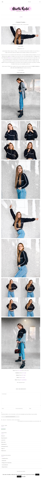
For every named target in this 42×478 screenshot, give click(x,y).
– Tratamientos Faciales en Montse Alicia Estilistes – (28, 421)
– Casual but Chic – (4, 458)
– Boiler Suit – (4, 460)
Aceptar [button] (37, 474)
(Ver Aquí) (20, 370)
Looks (21, 16)
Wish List (3, 450)
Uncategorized (4, 446)
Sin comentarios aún (20, 382)
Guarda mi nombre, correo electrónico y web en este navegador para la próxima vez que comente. (19, 414)
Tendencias (3, 444)
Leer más (23, 476)
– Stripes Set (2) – (4, 466)
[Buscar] (40, 2)
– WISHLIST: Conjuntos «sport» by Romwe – (11, 419)
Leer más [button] (19, 476)
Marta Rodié (26, 24)
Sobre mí (3, 442)
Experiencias (3, 437)
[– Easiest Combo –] (20, 35)
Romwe (9, 57)
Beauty (2, 435)
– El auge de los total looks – (6, 462)
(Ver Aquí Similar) (23, 379)
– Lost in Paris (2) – (4, 464)
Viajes (2, 448)
